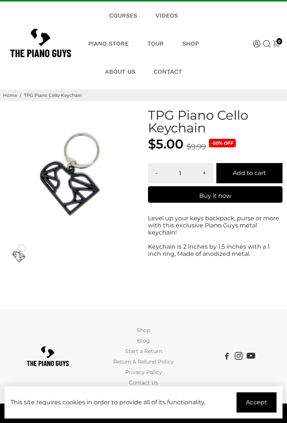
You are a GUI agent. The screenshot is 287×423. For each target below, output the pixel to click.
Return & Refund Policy (143, 362)
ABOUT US (120, 71)
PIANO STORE (108, 43)
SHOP (190, 43)
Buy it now (215, 195)
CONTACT (168, 71)
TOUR (155, 43)
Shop (143, 330)
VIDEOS (166, 15)
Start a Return (143, 351)
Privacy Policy (143, 372)
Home (10, 95)
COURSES (123, 15)
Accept (256, 402)
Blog (143, 341)
